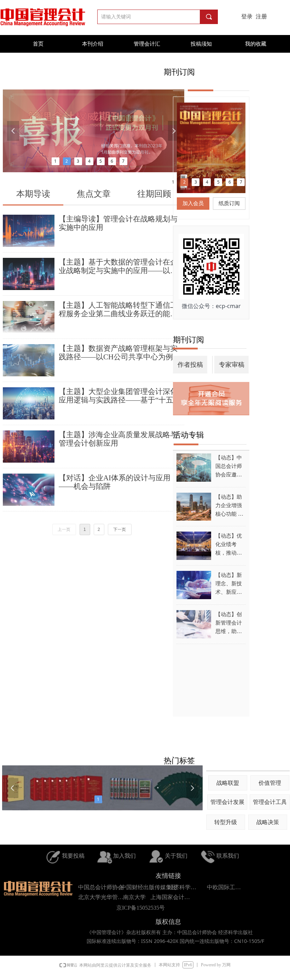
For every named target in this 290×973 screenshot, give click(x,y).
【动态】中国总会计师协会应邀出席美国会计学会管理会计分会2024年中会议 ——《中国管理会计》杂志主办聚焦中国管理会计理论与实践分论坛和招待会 (229, 467)
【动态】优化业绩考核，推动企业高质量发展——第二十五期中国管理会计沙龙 (228, 545)
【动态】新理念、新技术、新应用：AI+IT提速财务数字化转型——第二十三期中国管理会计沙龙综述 (230, 584)
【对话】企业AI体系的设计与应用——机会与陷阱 (114, 482)
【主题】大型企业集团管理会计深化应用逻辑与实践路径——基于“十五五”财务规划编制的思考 (121, 395)
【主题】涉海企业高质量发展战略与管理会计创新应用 (118, 438)
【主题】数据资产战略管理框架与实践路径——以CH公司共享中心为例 (118, 352)
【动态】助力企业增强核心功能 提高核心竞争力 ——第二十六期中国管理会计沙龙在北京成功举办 (229, 506)
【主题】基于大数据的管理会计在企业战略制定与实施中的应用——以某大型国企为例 (118, 266)
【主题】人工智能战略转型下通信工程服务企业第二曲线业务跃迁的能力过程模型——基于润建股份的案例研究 (118, 309)
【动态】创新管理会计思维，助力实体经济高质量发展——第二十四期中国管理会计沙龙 (228, 624)
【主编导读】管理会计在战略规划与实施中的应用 (118, 223)
